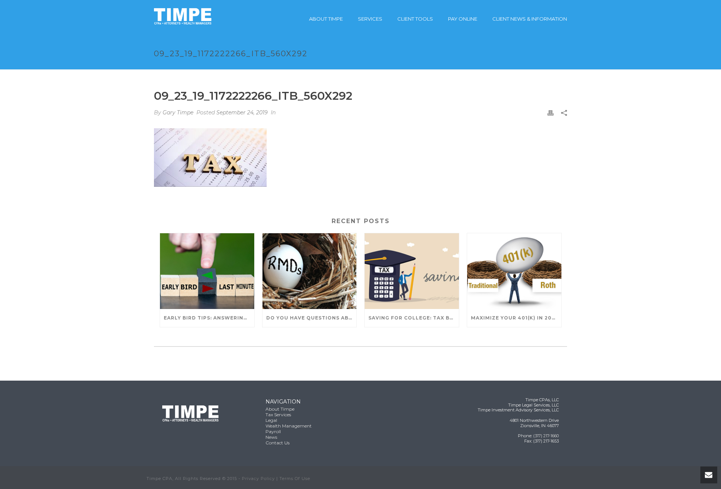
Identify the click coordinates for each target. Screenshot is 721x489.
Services (370, 19)
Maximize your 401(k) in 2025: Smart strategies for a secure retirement (516, 318)
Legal (271, 420)
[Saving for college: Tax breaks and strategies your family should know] (412, 271)
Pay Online (462, 19)
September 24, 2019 (242, 112)
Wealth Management (288, 426)
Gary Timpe (178, 112)
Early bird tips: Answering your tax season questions (209, 318)
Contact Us (277, 443)
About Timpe (326, 19)
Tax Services (278, 414)
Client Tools (415, 19)
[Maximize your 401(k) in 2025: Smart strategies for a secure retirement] (514, 271)
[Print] (551, 112)
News (271, 437)
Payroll (273, 431)
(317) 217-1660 (546, 435)
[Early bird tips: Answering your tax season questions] (207, 271)
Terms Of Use (294, 478)
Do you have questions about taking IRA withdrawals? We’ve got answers (311, 318)
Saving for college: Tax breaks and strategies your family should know (413, 318)
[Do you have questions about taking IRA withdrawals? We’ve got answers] (309, 271)
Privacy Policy (258, 478)
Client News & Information (529, 19)
